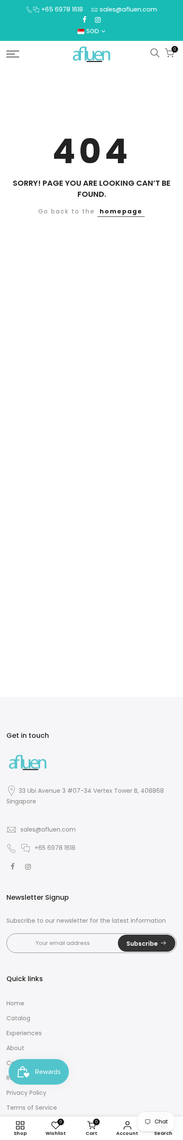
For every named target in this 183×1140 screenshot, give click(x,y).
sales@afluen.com (128, 9)
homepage (121, 211)
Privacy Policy (26, 1092)
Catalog (18, 1018)
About (15, 1048)
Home (15, 1003)
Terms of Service (31, 1107)
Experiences (24, 1033)
